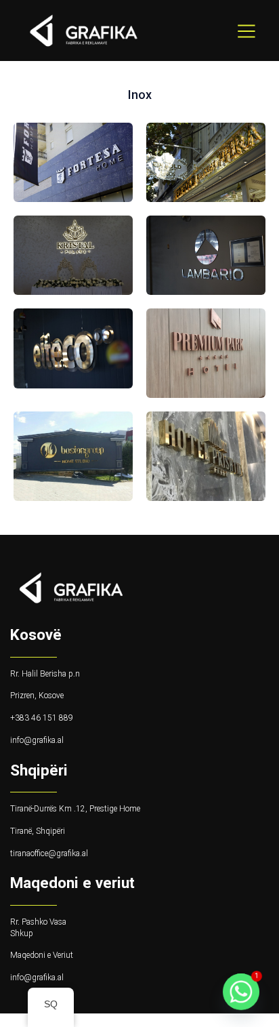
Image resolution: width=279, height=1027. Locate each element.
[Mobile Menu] (246, 30)
